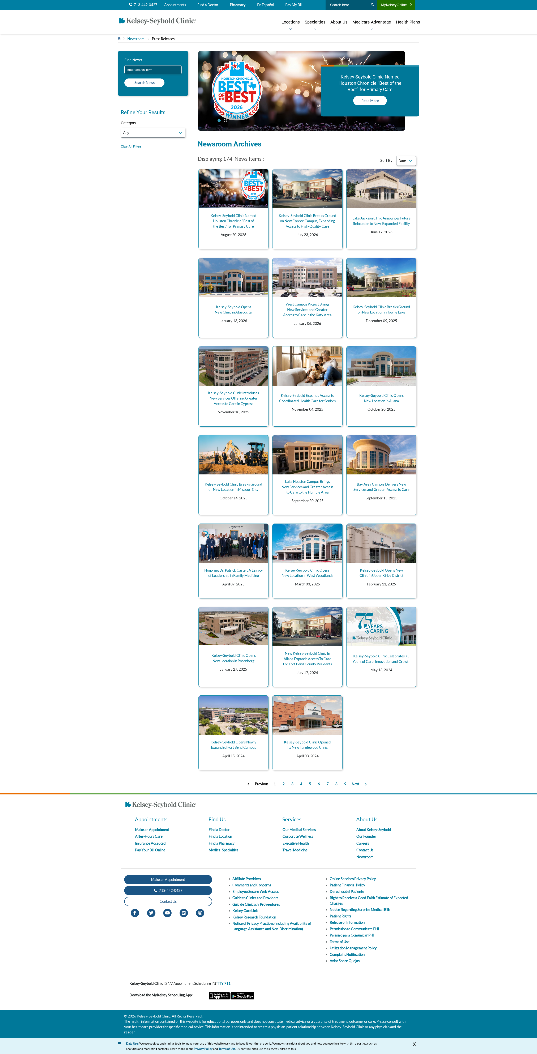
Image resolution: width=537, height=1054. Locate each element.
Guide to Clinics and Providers (255, 898)
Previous (261, 784)
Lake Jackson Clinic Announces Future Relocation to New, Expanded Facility (381, 221)
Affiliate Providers (246, 878)
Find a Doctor (207, 5)
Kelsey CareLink (245, 910)
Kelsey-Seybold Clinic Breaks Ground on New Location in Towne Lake (381, 310)
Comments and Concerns (251, 885)
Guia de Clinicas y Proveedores (256, 904)
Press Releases (163, 39)
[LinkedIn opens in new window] (184, 912)
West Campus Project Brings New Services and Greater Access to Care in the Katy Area (307, 309)
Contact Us (364, 850)
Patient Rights (340, 916)
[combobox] (153, 69)
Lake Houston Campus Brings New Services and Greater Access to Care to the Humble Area (307, 486)
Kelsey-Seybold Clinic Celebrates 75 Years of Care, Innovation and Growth (381, 659)
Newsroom (135, 39)
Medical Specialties (223, 850)
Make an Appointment (152, 829)
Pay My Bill (293, 5)
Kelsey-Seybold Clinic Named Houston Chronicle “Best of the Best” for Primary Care (233, 221)
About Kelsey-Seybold (373, 829)
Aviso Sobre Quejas (345, 961)
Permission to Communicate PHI (354, 929)
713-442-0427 (144, 5)
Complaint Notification (347, 954)
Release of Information (347, 922)
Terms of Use (339, 941)
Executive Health (296, 843)
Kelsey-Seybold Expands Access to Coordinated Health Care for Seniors (307, 398)
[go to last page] (365, 784)
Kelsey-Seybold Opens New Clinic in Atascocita (233, 310)
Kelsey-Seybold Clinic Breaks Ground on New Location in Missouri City (233, 487)
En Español (265, 5)
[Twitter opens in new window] (151, 912)
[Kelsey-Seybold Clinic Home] (160, 22)
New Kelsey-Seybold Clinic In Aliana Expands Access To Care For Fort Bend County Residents (307, 658)
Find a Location (220, 836)
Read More (370, 100)
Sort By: (387, 160)
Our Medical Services (299, 829)
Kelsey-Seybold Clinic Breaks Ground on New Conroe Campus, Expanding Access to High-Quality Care (307, 221)
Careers (362, 843)
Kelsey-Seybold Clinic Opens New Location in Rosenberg (233, 658)
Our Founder (366, 836)
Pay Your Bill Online (150, 850)
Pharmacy (238, 5)
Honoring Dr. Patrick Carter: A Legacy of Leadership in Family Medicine (233, 573)
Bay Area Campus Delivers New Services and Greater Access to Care (381, 487)
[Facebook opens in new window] (135, 912)
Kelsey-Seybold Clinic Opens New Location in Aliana (381, 398)
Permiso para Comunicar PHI (352, 935)
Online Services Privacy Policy (353, 878)
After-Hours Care (149, 836)
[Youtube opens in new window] (167, 912)
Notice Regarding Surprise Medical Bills (360, 909)
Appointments (175, 5)
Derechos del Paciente (347, 891)
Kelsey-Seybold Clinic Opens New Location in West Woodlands (307, 573)
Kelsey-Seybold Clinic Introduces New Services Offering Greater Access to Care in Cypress (233, 398)
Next (355, 784)
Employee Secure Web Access (255, 891)
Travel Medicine (295, 850)
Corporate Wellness (298, 836)
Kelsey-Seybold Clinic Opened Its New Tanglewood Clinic (307, 745)
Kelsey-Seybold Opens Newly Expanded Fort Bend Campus (233, 745)
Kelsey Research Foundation (254, 917)
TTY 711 (223, 983)
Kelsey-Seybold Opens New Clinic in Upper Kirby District (381, 573)
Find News (133, 60)
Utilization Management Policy (353, 948)
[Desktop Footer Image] (161, 805)
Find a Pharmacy (222, 843)
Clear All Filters (131, 146)
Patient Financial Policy (347, 885)
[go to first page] (249, 784)
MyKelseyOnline (394, 5)
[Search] (372, 5)
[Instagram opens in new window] (200, 912)
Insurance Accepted (150, 843)
